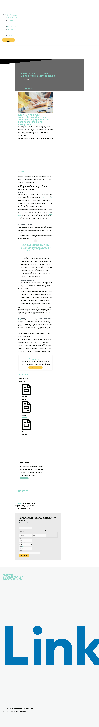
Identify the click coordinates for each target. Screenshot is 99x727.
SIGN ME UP (24, 555)
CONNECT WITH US (12, 578)
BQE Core (44, 205)
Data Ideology (24, 171)
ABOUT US (8, 575)
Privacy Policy (6, 711)
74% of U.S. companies (40, 130)
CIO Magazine (21, 319)
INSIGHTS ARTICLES (12, 579)
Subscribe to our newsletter (23, 491)
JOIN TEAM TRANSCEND (14, 576)
